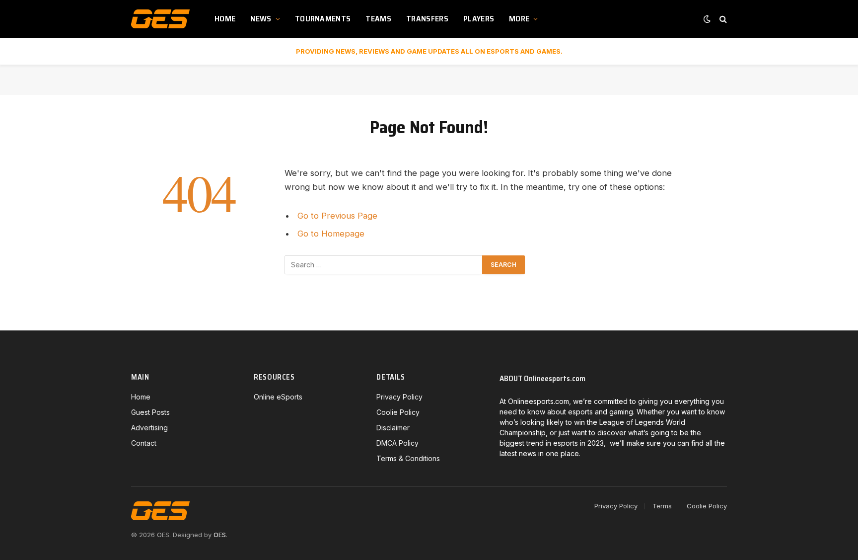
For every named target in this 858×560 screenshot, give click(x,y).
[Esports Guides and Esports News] (160, 18)
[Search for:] (384, 264)
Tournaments (323, 18)
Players (478, 18)
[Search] (722, 19)
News (260, 18)
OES (220, 535)
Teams (378, 18)
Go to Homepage (330, 234)
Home (224, 18)
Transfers (427, 18)
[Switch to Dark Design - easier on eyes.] (707, 19)
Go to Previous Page (337, 216)
